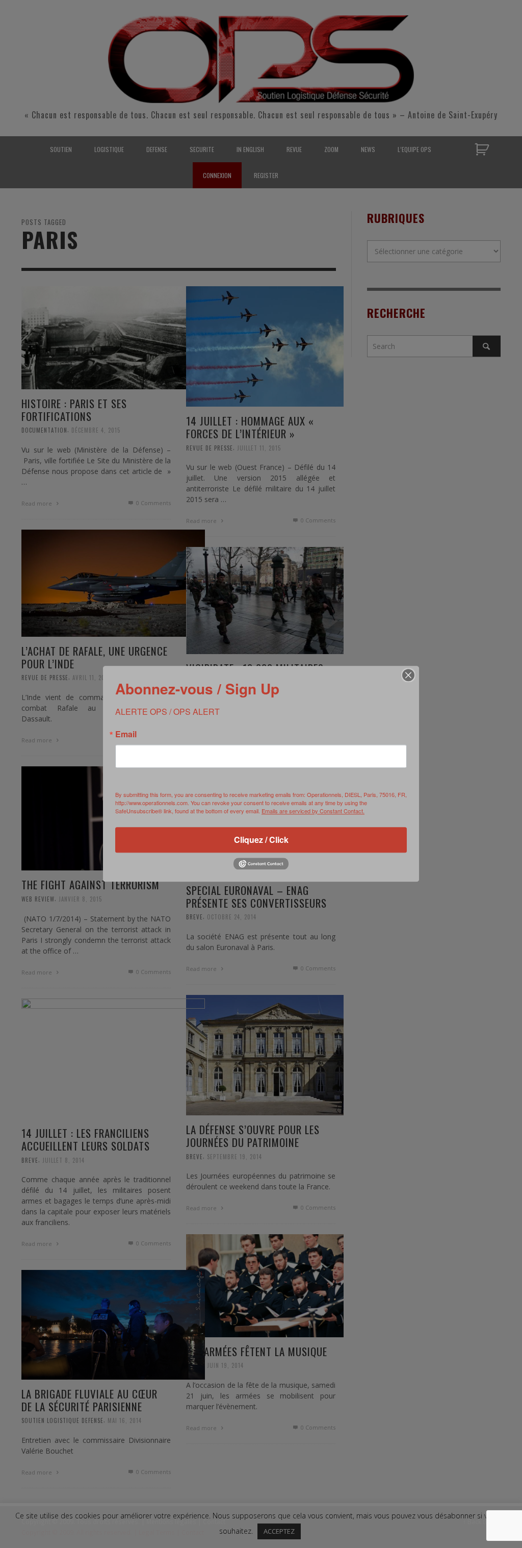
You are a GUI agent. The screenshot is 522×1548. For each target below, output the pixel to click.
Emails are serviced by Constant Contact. (313, 811)
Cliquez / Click (261, 839)
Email (126, 734)
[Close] (408, 675)
